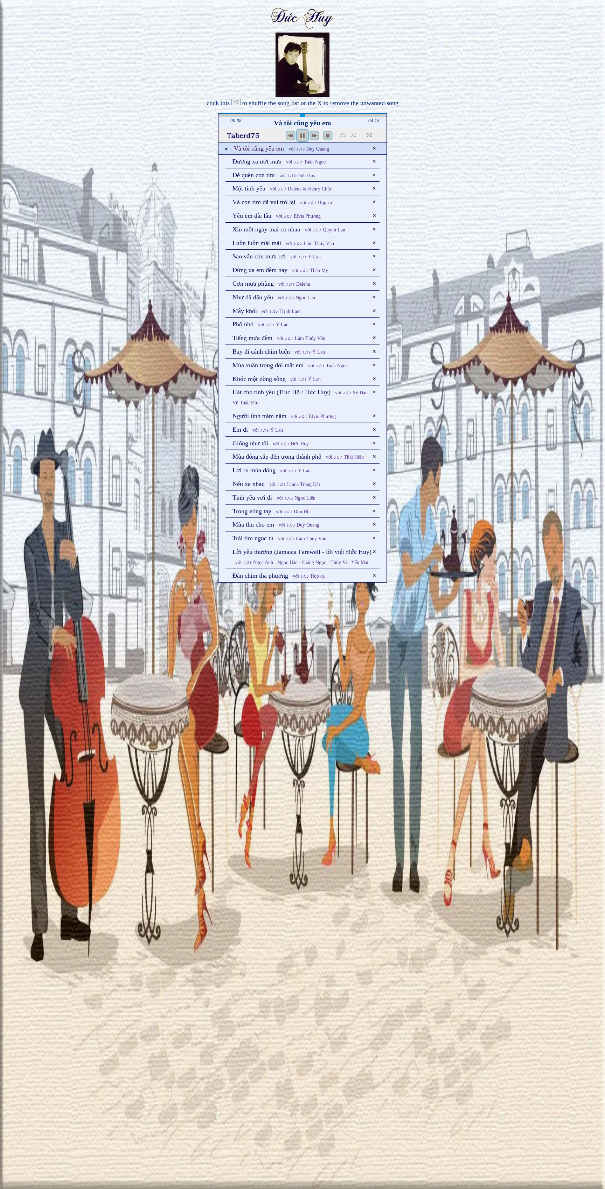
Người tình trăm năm (284, 415)
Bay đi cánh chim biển (278, 351)
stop (328, 135)
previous (290, 135)
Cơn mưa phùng (271, 283)
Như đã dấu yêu (273, 297)
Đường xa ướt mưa (279, 161)
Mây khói (266, 310)
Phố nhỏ (260, 324)
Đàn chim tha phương (278, 575)
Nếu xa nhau (276, 483)
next (314, 135)
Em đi (257, 429)
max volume (243, 137)
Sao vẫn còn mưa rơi (276, 256)
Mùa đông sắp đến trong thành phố (298, 456)
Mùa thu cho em (275, 524)
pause (302, 135)
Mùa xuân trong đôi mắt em (290, 365)
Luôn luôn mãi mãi (283, 242)
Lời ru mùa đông (271, 470)
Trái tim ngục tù (279, 538)
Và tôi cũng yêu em (281, 148)
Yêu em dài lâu (276, 215)
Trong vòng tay (271, 511)
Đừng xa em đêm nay (280, 269)
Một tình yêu (282, 188)
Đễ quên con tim (273, 175)
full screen (369, 135)
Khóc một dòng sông (276, 378)
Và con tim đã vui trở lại (282, 202)
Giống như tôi (270, 443)
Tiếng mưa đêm (278, 337)
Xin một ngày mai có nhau (288, 229)
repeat (343, 135)
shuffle (353, 135)
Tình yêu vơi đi (273, 497)
